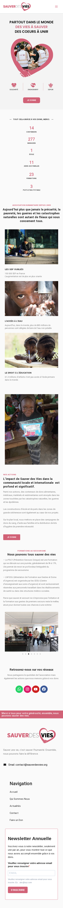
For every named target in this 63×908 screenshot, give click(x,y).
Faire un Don (16, 820)
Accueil (13, 791)
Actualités (15, 806)
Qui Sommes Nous (20, 798)
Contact (14, 813)
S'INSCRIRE (18, 890)
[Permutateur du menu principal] (56, 6)
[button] (22, 653)
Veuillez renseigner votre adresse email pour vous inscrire (30, 865)
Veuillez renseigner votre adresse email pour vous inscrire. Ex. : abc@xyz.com (30, 881)
